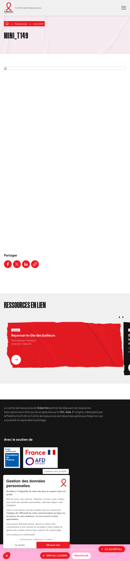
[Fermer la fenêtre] (119, 62)
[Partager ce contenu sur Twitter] (17, 264)
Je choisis (20, 545)
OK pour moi (53, 545)
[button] (6, 555)
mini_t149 (38, 23)
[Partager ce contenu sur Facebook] (8, 264)
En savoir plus (88, 549)
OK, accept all (113, 549)
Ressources (21, 23)
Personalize (81, 555)
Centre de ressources (28, 7)
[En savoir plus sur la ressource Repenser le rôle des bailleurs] (16, 360)
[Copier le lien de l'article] (35, 264)
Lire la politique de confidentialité (20, 535)
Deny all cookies (56, 555)
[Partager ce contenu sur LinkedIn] (26, 264)
